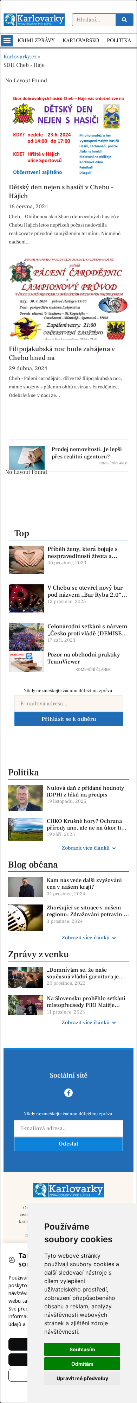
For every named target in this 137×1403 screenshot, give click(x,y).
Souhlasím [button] (82, 1349)
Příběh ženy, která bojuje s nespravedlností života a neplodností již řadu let (82, 556)
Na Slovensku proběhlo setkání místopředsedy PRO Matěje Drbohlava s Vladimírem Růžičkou (86, 1008)
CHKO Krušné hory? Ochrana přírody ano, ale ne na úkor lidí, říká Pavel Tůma (87, 828)
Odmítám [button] (82, 1364)
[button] (6, 40)
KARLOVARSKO (81, 40)
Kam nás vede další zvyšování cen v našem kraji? (84, 883)
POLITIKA (119, 40)
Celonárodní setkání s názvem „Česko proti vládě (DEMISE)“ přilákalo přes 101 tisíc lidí (87, 634)
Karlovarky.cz (20, 56)
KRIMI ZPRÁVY (36, 40)
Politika (23, 773)
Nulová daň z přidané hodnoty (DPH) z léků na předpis (85, 791)
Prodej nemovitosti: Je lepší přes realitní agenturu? (87, 453)
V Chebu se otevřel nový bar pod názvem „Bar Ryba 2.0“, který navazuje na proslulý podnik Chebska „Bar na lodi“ (87, 598)
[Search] (124, 20)
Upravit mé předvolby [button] (82, 1378)
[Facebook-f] (68, 1092)
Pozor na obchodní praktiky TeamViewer (83, 658)
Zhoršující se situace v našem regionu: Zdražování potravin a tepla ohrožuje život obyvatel (86, 914)
